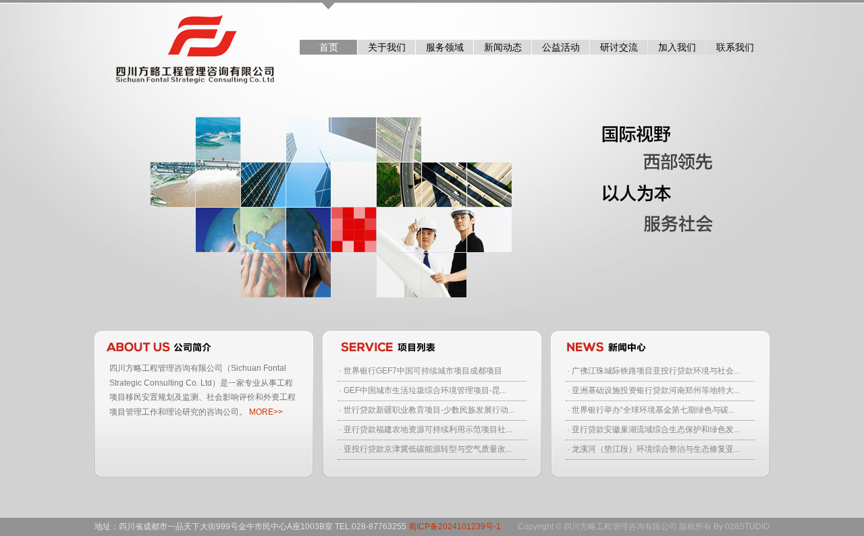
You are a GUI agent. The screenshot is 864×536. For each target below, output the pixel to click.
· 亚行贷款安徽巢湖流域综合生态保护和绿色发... (653, 429)
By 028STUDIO (741, 526)
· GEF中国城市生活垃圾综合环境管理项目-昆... (422, 390)
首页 (328, 47)
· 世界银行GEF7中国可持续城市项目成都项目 (420, 371)
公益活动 (561, 47)
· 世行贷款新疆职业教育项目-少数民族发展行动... (426, 410)
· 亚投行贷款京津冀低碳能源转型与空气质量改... (425, 449)
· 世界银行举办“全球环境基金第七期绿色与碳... (650, 410)
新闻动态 (503, 47)
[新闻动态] (660, 346)
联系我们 (735, 47)
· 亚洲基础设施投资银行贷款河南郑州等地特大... (653, 390)
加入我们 (677, 47)
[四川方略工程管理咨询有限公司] (186, 45)
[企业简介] (203, 346)
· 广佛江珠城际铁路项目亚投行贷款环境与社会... (653, 371)
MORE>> (266, 412)
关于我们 (387, 47)
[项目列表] (432, 346)
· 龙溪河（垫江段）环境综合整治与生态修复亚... (653, 449)
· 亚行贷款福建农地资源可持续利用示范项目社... (425, 429)
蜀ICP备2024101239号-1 (454, 526)
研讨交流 (619, 47)
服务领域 (445, 47)
